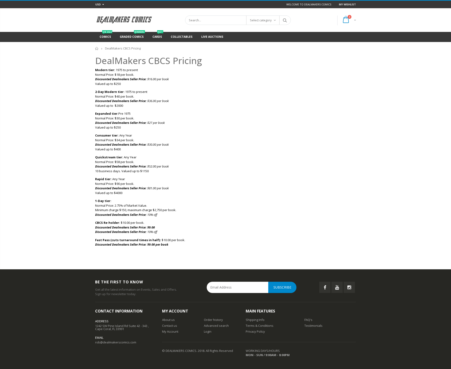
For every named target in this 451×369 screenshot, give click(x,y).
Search (285, 20)
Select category (261, 20)
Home (97, 48)
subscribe (282, 287)
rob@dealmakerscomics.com (115, 342)
